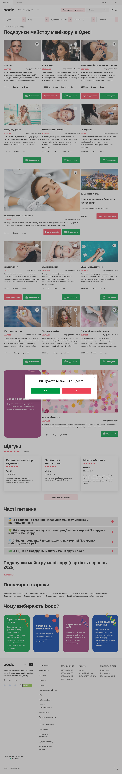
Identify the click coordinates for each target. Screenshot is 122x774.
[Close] (94, 377)
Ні (76, 390)
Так (45, 390)
